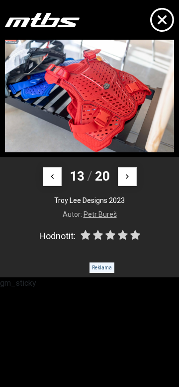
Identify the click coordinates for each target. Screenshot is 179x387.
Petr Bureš (100, 214)
